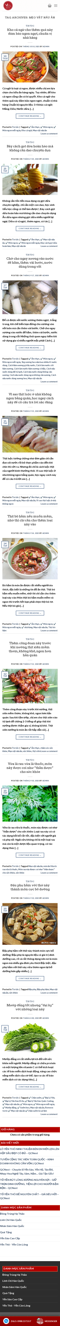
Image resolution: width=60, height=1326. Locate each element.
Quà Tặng (6, 1232)
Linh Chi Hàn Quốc (11, 1219)
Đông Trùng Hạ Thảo (12, 1213)
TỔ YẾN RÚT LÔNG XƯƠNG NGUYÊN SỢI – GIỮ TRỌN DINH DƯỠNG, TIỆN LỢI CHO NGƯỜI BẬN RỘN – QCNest (29, 1183)
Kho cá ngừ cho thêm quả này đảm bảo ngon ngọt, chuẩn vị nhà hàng (30, 34)
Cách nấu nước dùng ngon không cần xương (30, 375)
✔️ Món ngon (46, 127)
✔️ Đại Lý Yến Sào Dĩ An (13, 1101)
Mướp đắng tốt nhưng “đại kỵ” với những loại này (30, 1007)
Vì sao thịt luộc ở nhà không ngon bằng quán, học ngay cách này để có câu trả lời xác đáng (30, 398)
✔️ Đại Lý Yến (48, 1097)
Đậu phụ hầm (43, 989)
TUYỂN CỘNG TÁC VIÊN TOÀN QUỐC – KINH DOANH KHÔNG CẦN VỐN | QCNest (27, 1161)
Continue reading (30, 116)
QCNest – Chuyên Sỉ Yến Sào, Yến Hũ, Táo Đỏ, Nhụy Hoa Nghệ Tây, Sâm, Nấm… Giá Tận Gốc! (27, 1171)
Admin (46, 46)
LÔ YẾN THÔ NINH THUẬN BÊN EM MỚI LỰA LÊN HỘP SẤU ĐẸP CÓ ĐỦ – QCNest (29, 1151)
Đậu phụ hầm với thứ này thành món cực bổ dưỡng (30, 887)
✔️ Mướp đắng (9, 1107)
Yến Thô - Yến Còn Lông (14, 1244)
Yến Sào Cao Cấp (10, 1238)
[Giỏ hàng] (50, 5)
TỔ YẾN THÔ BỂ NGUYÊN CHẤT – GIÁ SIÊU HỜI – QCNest (29, 1196)
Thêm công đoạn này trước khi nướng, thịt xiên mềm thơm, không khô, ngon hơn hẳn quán (30, 649)
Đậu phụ (32, 989)
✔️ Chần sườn (34, 1097)
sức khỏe (27, 751)
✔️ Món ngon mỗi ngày (29, 243)
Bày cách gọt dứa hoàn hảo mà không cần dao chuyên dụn (30, 148)
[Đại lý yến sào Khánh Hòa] (15, 5)
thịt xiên (36, 751)
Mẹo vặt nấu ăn (40, 130)
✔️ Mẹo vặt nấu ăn (10, 1104)
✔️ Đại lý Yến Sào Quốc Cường (39, 1101)
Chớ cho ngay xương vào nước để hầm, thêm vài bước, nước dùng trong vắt (30, 262)
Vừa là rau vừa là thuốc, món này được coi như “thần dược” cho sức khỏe (30, 768)
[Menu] (56, 5)
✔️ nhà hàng (27, 627)
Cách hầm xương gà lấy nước (21, 365)
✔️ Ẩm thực (34, 127)
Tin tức (30, 26)
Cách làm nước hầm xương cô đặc (30, 368)
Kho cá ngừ (26, 130)
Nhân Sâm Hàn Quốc (12, 1225)
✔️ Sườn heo (23, 1107)
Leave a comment (49, 133)
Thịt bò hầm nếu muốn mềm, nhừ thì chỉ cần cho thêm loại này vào (30, 520)
